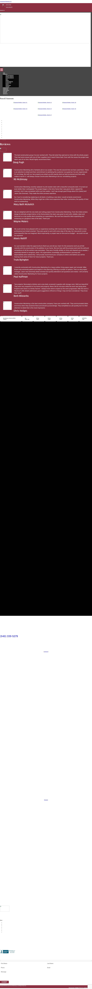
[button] (45, 69)
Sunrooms (49, 947)
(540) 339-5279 (9, 7)
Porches (7, 84)
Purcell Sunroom (6, 135)
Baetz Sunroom (6, 120)
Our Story (5, 930)
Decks (7, 79)
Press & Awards (6, 927)
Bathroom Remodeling (10, 78)
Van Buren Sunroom (7, 133)
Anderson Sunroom (7, 128)
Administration (72, 987)
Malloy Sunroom (6, 137)
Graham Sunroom (6, 131)
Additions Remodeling (10, 75)
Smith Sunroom (6, 129)
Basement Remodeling (10, 76)
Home (4, 922)
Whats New (5, 929)
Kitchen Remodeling (9, 81)
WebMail (77, 987)
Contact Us (5, 93)
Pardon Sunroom (6, 122)
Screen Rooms (8, 85)
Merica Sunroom (6, 126)
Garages (7, 80)
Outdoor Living (8, 82)
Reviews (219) (6, 926)
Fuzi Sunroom (6, 124)
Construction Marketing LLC (6, 1)
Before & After (6, 924)
